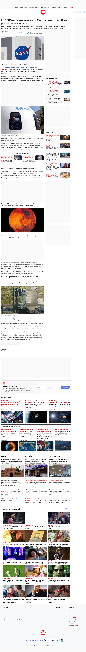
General (19, 614)
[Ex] (28, 640)
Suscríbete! (65, 387)
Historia (32, 614)
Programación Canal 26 (74, 619)
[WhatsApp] (37, 640)
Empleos (71, 623)
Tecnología (6, 619)
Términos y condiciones (74, 614)
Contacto (71, 612)
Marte (23, 69)
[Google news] (42, 640)
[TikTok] (35, 640)
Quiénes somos (72, 610)
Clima (5, 612)
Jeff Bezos (4, 73)
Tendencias (19, 619)
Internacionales (54, 456)
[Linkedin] (33, 640)
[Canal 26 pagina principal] (43, 14)
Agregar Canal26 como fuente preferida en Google (36, 32)
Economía (28, 456)
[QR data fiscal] (62, 641)
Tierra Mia (58, 614)
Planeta (32, 616)
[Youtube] (30, 640)
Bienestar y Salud (21, 610)
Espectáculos (7, 614)
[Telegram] (40, 640)
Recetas (32, 617)
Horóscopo (6, 616)
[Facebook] (23, 640)
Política (4, 456)
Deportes (19, 612)
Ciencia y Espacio (5, 17)
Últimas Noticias (7, 610)
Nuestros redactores (73, 621)
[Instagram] (26, 640)
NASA (3, 344)
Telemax (58, 616)
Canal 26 (6, 31)
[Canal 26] (43, 633)
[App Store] (47, 640)
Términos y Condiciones (40, 645)
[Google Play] (56, 640)
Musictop (58, 617)
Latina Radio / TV (59, 612)
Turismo (32, 619)
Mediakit (72, 617)
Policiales (6, 617)
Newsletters (73, 625)
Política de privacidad (73, 616)
